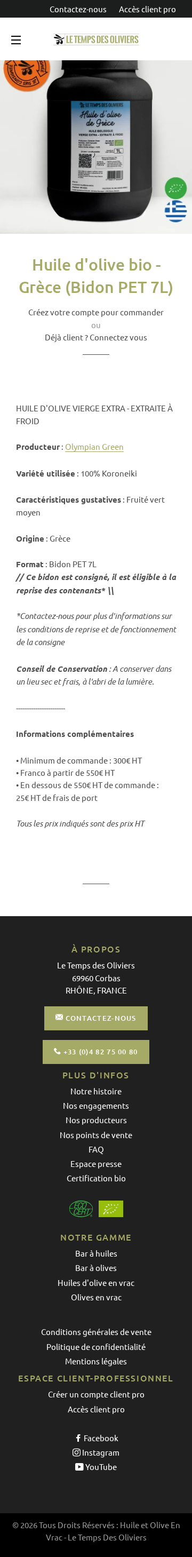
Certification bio (96, 1178)
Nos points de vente (96, 1135)
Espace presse (96, 1163)
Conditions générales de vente (96, 1331)
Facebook (100, 1438)
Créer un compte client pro (96, 1394)
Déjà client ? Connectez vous (96, 337)
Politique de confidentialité (96, 1346)
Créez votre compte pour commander (96, 312)
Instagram (100, 1452)
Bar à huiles (96, 1253)
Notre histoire (96, 1091)
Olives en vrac (96, 1297)
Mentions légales (96, 1361)
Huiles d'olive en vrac (96, 1282)
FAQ (96, 1149)
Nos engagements (96, 1105)
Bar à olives (96, 1267)
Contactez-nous (79, 9)
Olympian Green (94, 446)
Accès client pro (147, 9)
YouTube (100, 1466)
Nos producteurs (96, 1120)
